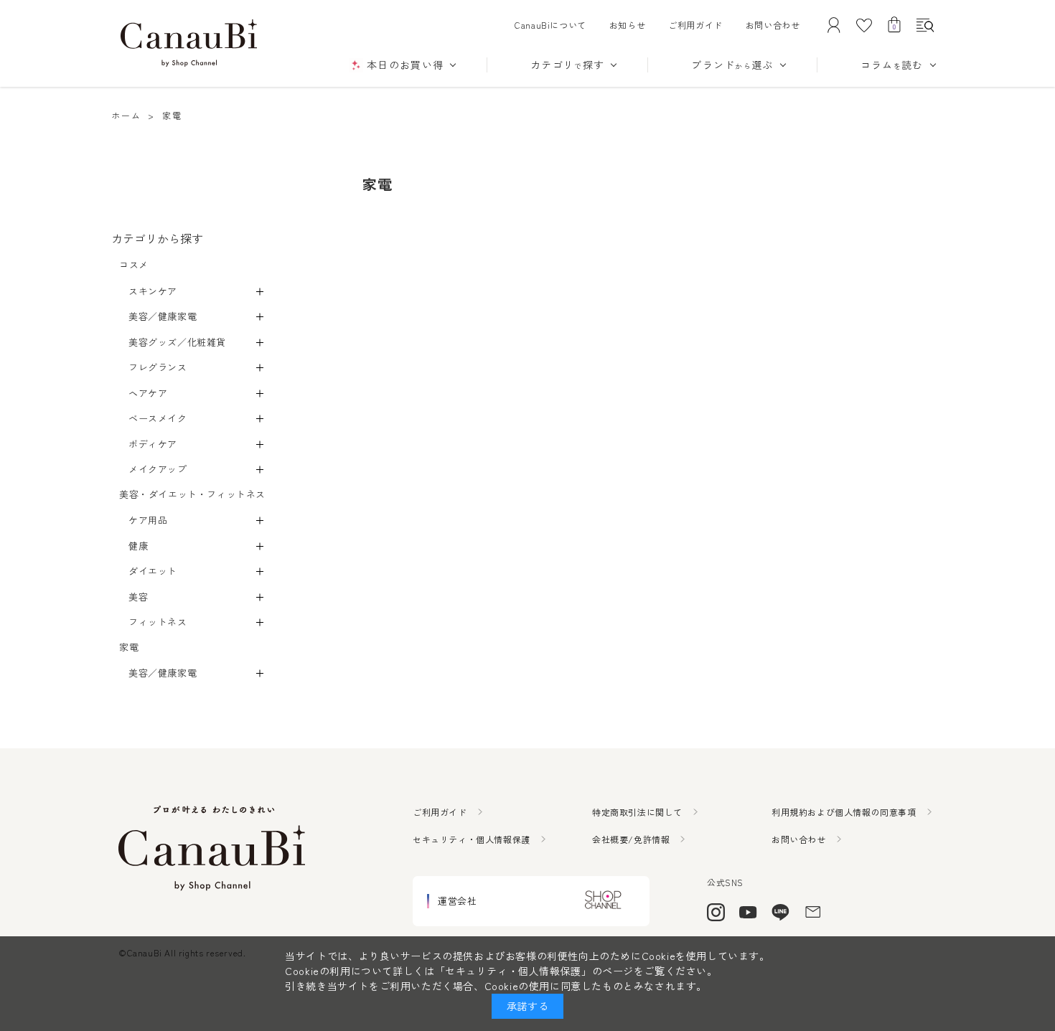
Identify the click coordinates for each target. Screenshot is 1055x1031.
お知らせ (627, 25)
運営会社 (457, 901)
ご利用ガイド (695, 25)
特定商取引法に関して (637, 812)
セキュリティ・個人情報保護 (471, 839)
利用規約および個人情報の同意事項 (844, 812)
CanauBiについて (550, 25)
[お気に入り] (864, 25)
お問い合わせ (773, 25)
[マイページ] (834, 25)
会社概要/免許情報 (631, 839)
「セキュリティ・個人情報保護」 (513, 971)
